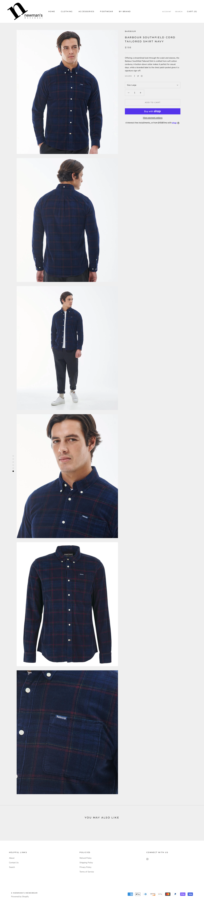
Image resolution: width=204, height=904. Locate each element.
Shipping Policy (86, 862)
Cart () (192, 11)
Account (166, 11)
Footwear (106, 11)
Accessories (86, 11)
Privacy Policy (85, 867)
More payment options (153, 117)
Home (51, 11)
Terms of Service (87, 871)
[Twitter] (138, 76)
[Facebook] (134, 76)
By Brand (125, 11)
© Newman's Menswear (24, 893)
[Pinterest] (142, 76)
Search (179, 11)
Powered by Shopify (20, 896)
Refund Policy (85, 858)
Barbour (130, 31)
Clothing (67, 11)
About (11, 858)
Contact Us (14, 862)
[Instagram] (147, 859)
